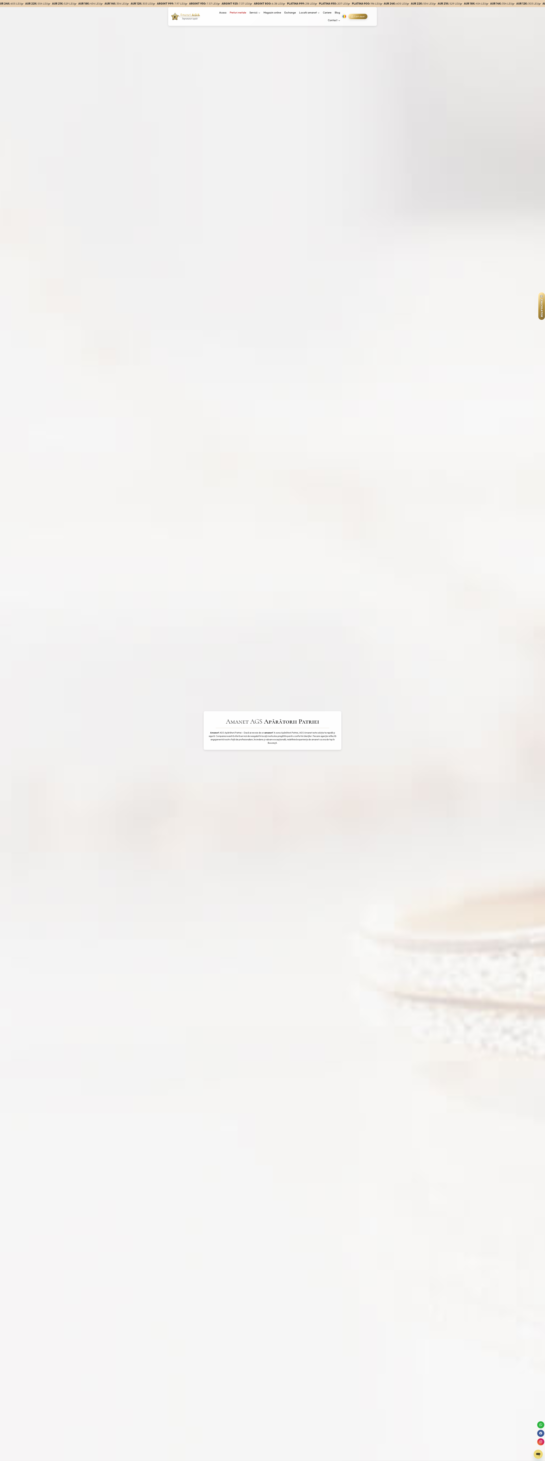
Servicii (253, 12)
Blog (337, 12)
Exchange (290, 12)
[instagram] (540, 1441)
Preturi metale (238, 12)
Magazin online (272, 12)
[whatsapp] (540, 1424)
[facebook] (540, 1433)
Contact (332, 20)
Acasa (222, 12)
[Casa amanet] (185, 16)
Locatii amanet (308, 12)
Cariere (327, 12)
